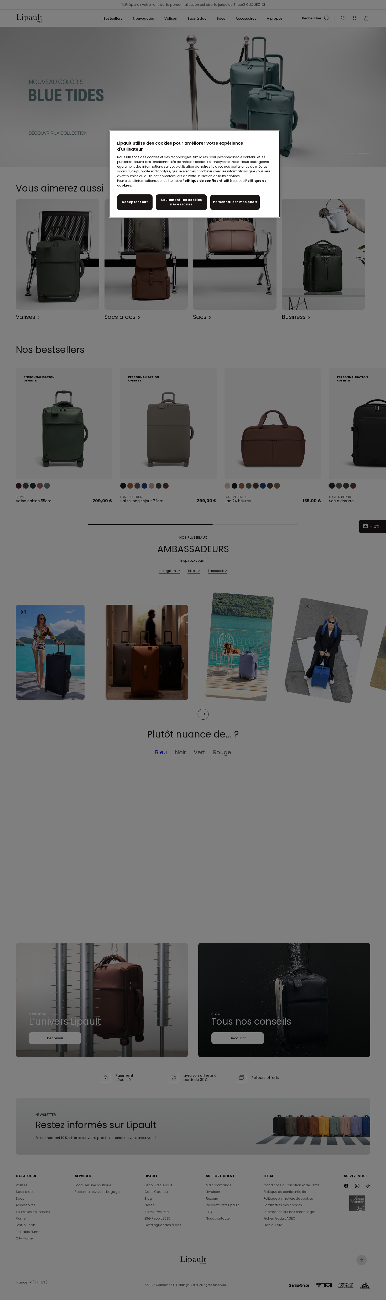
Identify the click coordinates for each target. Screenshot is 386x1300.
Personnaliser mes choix (235, 202)
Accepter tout (135, 202)
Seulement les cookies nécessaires (181, 202)
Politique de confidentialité (207, 180)
